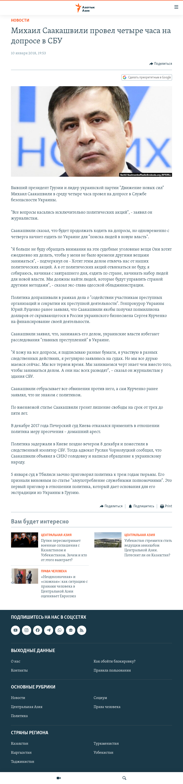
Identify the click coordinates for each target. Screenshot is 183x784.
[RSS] (81, 630)
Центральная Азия (56, 535)
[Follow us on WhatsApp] (59, 630)
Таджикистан (22, 762)
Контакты (19, 671)
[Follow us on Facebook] (37, 630)
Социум (100, 698)
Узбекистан (103, 753)
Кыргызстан (21, 753)
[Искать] (124, 778)
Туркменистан (106, 743)
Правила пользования (112, 671)
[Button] (160, 64)
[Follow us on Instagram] (26, 630)
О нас (15, 661)
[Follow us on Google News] (70, 630)
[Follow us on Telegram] (48, 630)
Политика (19, 716)
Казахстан (19, 743)
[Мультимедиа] (58, 778)
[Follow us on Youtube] (15, 630)
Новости (20, 21)
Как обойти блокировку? (114, 661)
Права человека (54, 571)
